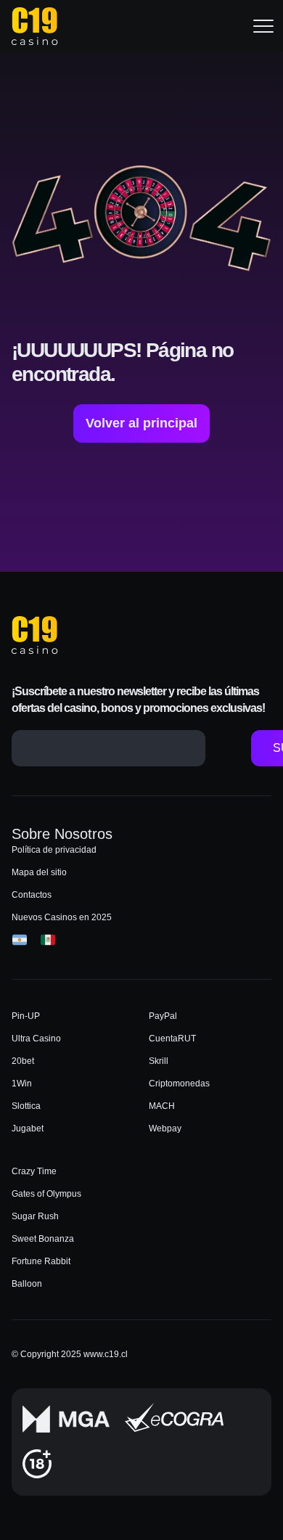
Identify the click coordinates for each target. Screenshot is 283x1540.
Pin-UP (26, 1016)
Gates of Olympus (46, 1194)
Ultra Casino (36, 1038)
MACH (162, 1106)
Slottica (26, 1106)
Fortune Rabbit (41, 1261)
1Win (22, 1083)
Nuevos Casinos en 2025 (62, 917)
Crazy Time (34, 1171)
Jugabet (28, 1128)
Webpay (165, 1128)
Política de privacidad (54, 850)
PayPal (163, 1016)
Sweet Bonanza (43, 1239)
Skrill (158, 1061)
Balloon (27, 1284)
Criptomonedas (179, 1083)
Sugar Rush (35, 1216)
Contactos (32, 895)
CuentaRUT (172, 1038)
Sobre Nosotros (62, 834)
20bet (23, 1061)
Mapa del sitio (39, 872)
